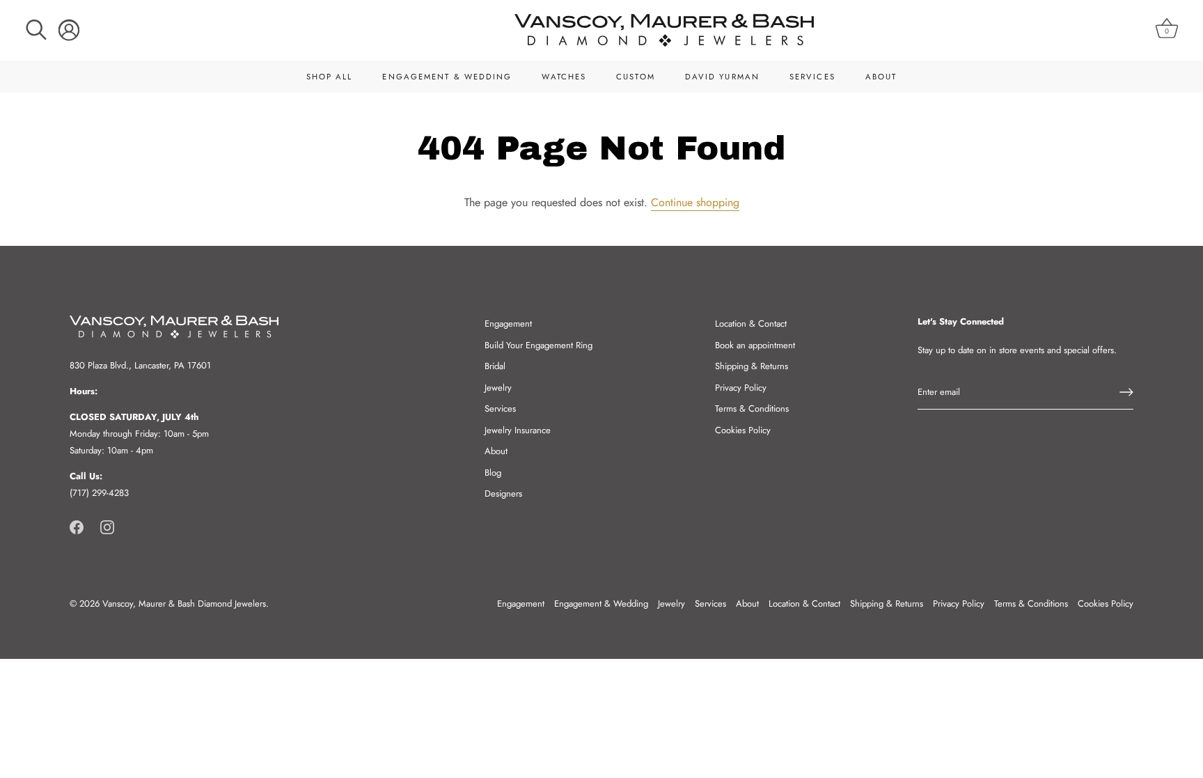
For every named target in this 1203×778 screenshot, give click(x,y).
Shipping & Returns (751, 366)
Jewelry (498, 387)
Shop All (329, 76)
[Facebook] (77, 526)
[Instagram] (107, 526)
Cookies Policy (743, 430)
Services (812, 76)
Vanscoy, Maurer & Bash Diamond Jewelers (184, 603)
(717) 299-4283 (99, 492)
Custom (635, 76)
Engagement (508, 323)
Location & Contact (751, 323)
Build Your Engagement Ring (538, 345)
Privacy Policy (740, 387)
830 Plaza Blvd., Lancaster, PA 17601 (140, 365)
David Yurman (722, 76)
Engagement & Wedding (447, 76)
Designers (503, 493)
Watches (564, 76)
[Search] (36, 30)
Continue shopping (695, 202)
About (881, 76)
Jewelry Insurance (518, 430)
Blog (493, 472)
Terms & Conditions (752, 408)
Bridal (495, 366)
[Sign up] (1126, 392)
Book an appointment (755, 345)
